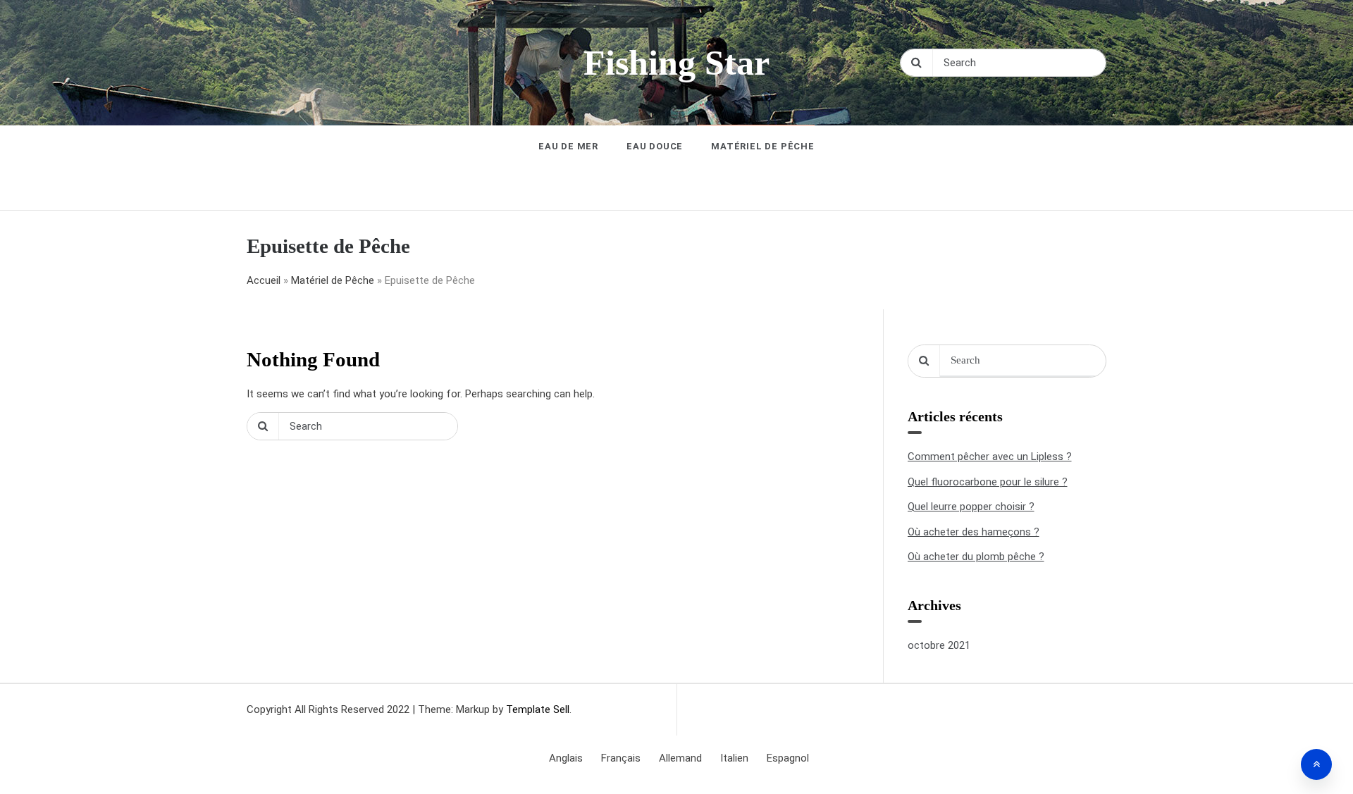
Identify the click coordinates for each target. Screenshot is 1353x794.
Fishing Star (676, 62)
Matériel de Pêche (763, 146)
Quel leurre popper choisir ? (971, 506)
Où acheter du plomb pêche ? (976, 556)
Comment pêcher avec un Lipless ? (990, 456)
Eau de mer (568, 146)
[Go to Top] (1316, 764)
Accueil (263, 280)
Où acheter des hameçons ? (973, 532)
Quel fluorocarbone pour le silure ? (988, 482)
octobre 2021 (939, 645)
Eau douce (654, 146)
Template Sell (537, 709)
